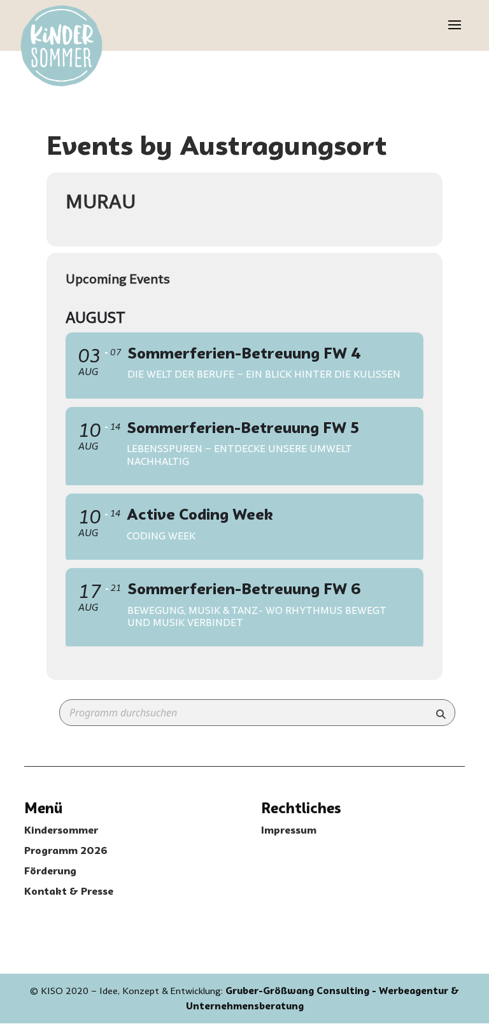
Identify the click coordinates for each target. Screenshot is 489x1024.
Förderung (50, 871)
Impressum (288, 830)
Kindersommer (61, 830)
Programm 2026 (66, 850)
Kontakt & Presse (68, 891)
